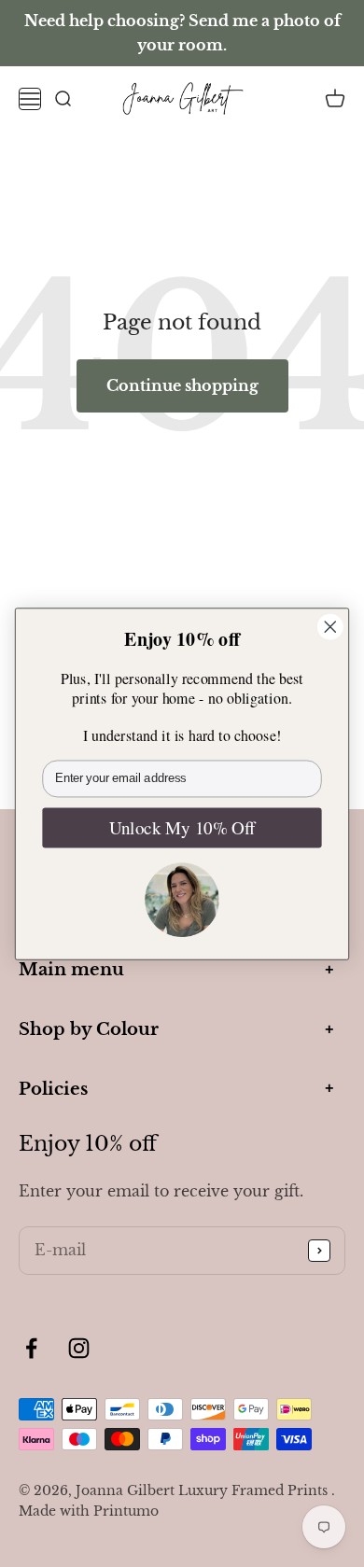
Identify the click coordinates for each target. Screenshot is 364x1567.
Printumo (126, 1511)
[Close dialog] (330, 626)
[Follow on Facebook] (31, 1348)
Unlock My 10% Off (182, 827)
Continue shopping (182, 385)
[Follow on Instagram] (78, 1348)
